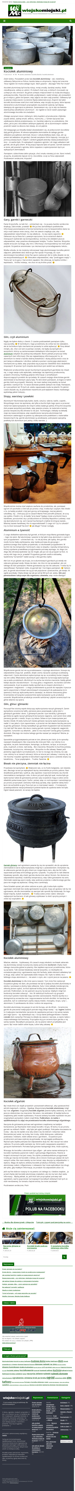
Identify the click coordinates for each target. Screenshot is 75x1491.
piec (65, 1378)
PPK (16, 74)
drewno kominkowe (10, 1367)
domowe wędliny (61, 1364)
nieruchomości (7, 1378)
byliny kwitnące (52, 1361)
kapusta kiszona (66, 1367)
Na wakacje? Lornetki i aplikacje (13, 1287)
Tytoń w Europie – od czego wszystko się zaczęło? (19, 1293)
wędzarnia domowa (48, 1385)
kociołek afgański (36, 74)
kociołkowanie (26, 1370)
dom (60, 1361)
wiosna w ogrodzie (35, 1385)
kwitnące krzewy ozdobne (12, 1374)
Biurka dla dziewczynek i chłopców (18, 1222)
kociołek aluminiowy (48, 74)
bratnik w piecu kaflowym (22, 1361)
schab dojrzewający (54, 1382)
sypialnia (5, 1385)
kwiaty (70, 1370)
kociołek (4, 1370)
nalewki (47, 1373)
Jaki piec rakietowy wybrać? (49, 1446)
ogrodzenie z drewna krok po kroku (29, 1377)
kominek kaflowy (46, 1370)
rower (46, 1382)
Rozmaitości (8, 68)
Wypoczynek (64, 1423)
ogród (50, 1377)
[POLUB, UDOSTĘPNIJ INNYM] (37, 1196)
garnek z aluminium (25, 74)
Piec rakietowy (51, 1442)
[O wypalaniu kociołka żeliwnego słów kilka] (61, 1233)
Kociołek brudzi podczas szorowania (37, 1247)
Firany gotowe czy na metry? (12, 1269)
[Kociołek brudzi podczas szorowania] (37, 1233)
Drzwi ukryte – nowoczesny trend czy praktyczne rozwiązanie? (23, 1272)
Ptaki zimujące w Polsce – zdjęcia (52, 1418)
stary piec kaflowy (64, 1382)
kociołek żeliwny (13, 1370)
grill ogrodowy (47, 1367)
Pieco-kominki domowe (18, 1382)
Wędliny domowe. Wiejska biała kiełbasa (16, 1296)
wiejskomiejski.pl (14, 1482)
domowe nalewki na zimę (46, 1364)
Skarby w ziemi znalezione (11, 1290)
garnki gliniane (38, 1367)
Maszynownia (65, 1409)
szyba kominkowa (14, 1385)
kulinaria (64, 1370)
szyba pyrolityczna (24, 1385)
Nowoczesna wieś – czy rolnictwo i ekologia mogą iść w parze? (23, 1278)
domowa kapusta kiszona (26, 1364)
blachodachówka (7, 1361)
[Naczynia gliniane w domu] (13, 1233)
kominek (36, 1370)
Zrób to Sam (64, 1426)
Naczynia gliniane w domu (11, 1247)
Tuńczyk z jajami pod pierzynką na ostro (54, 1222)
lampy (24, 1374)
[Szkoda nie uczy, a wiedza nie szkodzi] (22, 1307)
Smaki (62, 1420)
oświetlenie (59, 1378)
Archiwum (63, 1402)
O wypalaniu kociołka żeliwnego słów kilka (60, 1247)
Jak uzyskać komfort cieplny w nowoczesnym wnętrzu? (32, 2)
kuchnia (57, 1370)
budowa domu (38, 1361)
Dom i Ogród (64, 1406)
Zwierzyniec (64, 1429)
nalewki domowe (59, 1373)
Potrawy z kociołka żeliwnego (34, 1382)
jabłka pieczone (56, 1367)
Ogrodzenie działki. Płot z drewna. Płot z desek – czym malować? (51, 1409)
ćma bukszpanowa (62, 1385)
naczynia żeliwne (35, 1373)
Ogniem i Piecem (66, 1412)
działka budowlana (26, 1367)
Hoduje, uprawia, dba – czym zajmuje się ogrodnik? (19, 1284)
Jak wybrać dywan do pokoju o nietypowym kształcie (20, 1281)
